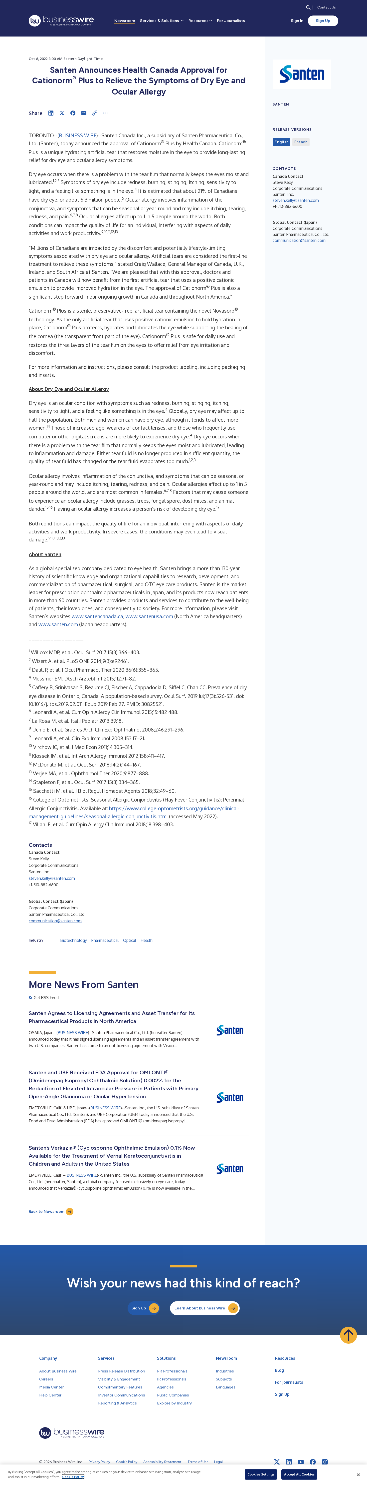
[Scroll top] (348, 1335)
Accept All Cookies (299, 1474)
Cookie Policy (73, 1476)
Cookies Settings (260, 1474)
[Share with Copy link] (95, 113)
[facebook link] (313, 1462)
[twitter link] (277, 1462)
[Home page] (61, 21)
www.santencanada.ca (97, 616)
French (301, 142)
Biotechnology (73, 940)
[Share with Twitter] (62, 113)
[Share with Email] (84, 113)
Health (147, 940)
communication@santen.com (55, 920)
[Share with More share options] (106, 113)
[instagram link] (325, 1462)
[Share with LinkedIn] (51, 113)
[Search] (308, 7)
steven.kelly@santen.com (52, 878)
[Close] (358, 1474)
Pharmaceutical (105, 940)
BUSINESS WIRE (77, 135)
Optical (129, 940)
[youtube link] (301, 1462)
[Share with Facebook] (73, 113)
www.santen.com (58, 624)
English (281, 142)
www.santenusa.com (149, 616)
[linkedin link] (289, 1462)
